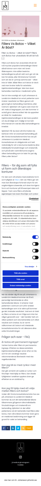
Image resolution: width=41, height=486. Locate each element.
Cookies (20, 465)
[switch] (35, 244)
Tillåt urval (20, 279)
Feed (29, 428)
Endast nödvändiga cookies (20, 285)
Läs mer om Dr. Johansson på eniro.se (20, 480)
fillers (17, 180)
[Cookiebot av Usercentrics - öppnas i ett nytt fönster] (29, 199)
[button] (27, 5)
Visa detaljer (29, 266)
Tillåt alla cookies (20, 273)
